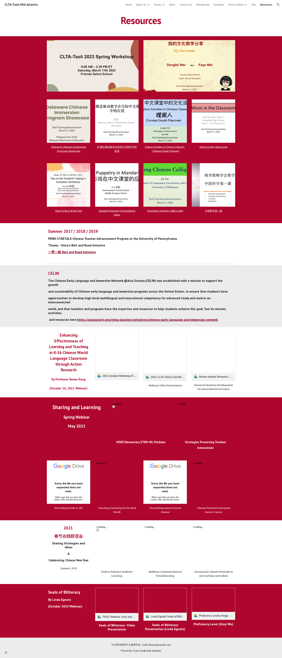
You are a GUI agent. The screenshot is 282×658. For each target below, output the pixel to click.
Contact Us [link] (186, 4)
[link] (117, 355)
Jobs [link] (253, 4)
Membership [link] (202, 4)
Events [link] (158, 4)
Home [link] (128, 4)
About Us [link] (141, 4)
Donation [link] (219, 4)
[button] (278, 4)
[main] (141, 20)
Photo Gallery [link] (236, 4)
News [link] (172, 4)
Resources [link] (266, 4)
